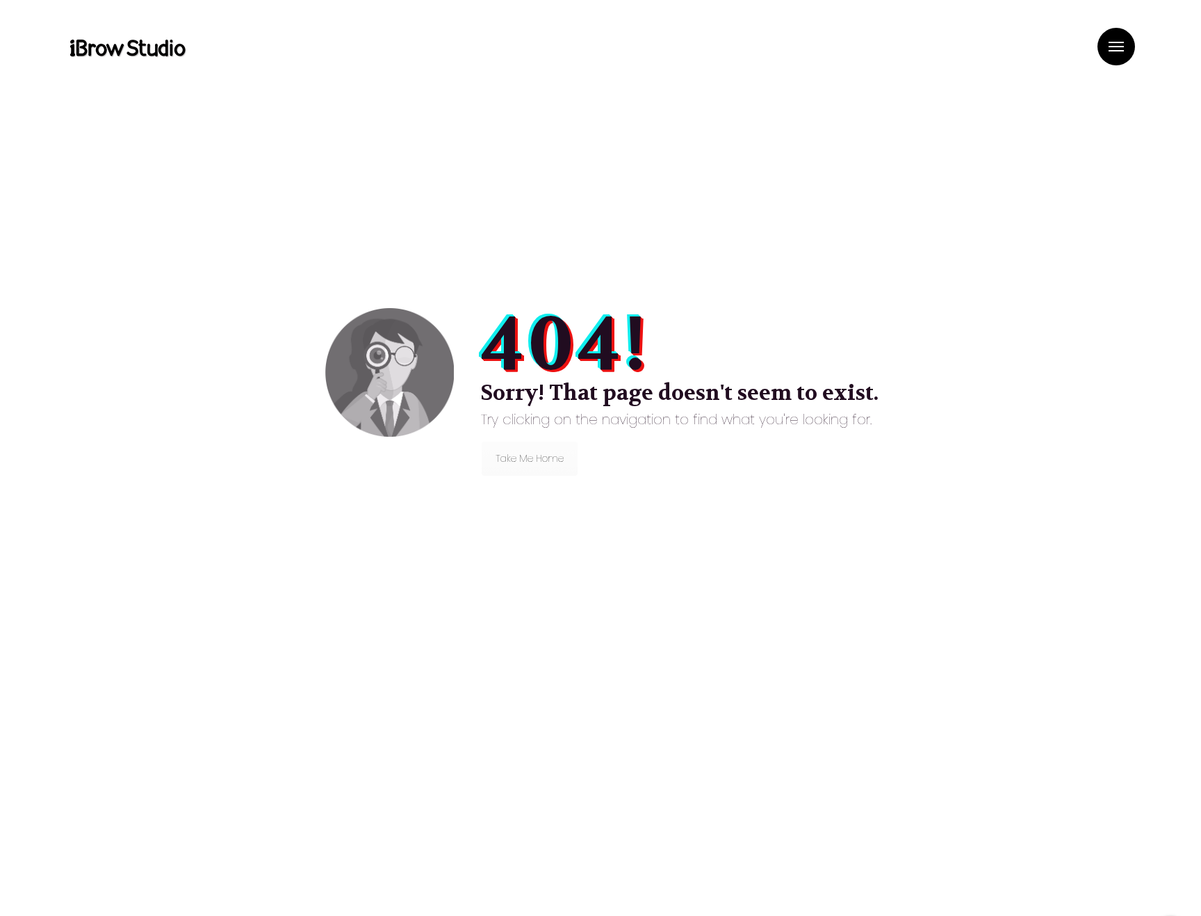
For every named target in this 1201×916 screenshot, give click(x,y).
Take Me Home (530, 458)
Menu (1116, 46)
